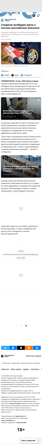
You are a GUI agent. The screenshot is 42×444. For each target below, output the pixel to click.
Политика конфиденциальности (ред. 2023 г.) (17, 391)
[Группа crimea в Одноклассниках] (29, 348)
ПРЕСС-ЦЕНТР (16, 370)
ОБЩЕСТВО (15, 363)
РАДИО (26, 370)
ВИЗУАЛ (37, 363)
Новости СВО (21, 258)
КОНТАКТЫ (35, 370)
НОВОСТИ (5, 370)
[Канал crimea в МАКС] (37, 348)
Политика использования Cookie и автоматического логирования (20, 388)
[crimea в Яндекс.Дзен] (21, 348)
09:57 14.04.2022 (6, 39)
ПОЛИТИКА (6, 363)
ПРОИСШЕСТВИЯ (27, 363)
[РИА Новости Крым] (8, 20)
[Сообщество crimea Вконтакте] (13, 348)
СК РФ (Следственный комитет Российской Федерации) (21, 254)
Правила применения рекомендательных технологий (20, 393)
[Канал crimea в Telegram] (5, 348)
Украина (21, 251)
